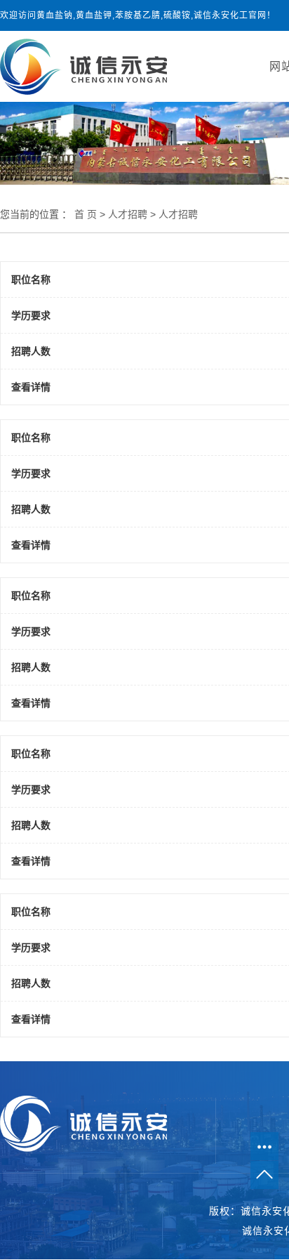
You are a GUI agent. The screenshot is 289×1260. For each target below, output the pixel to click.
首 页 (85, 214)
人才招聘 (127, 214)
